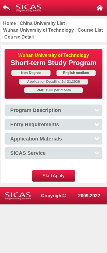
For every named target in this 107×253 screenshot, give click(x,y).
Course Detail (19, 37)
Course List (90, 30)
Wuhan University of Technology (38, 30)
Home (9, 23)
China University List (42, 23)
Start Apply (53, 175)
